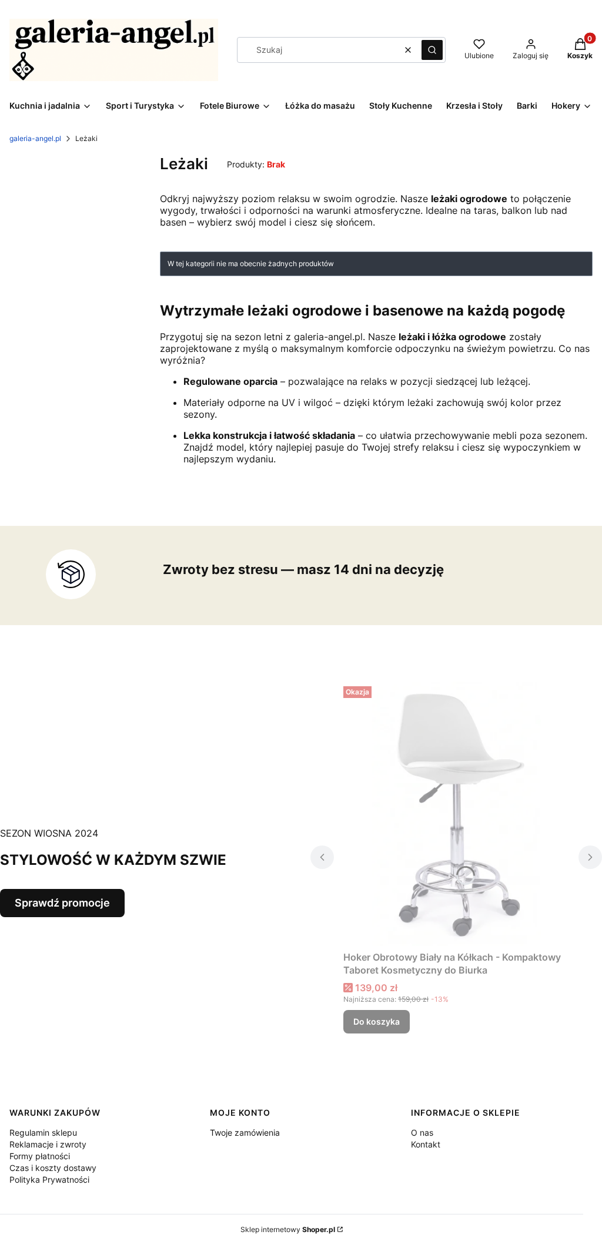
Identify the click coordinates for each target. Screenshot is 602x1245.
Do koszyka (376, 1021)
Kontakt (425, 1144)
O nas (422, 1132)
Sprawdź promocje (62, 903)
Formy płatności (39, 1156)
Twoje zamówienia (245, 1132)
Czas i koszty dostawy (52, 1168)
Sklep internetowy (287, 1229)
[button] (432, 50)
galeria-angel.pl (35, 138)
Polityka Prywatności (49, 1179)
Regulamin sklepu (43, 1132)
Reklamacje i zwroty (47, 1144)
